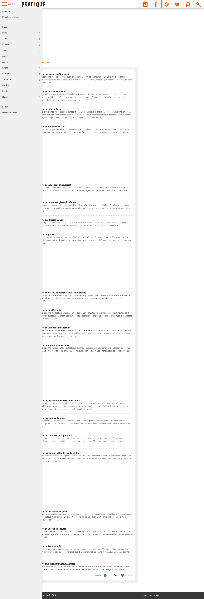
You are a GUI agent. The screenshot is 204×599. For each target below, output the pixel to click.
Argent (5, 62)
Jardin (5, 39)
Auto (4, 56)
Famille (5, 44)
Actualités (6, 11)
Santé (5, 50)
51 (119, 575)
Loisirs (5, 91)
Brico (4, 27)
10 (111, 575)
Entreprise (7, 74)
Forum (5, 107)
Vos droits (6, 79)
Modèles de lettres (10, 17)
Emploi (5, 68)
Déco (4, 33)
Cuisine (5, 85)
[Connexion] (198, 4)
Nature (5, 97)
